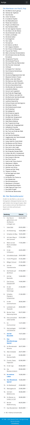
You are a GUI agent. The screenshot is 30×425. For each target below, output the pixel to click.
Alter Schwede (11, 352)
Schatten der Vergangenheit (14, 125)
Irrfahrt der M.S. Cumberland (15, 153)
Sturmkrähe (9, 15)
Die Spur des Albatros (12, 115)
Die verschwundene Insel (13, 85)
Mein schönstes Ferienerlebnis (15, 53)
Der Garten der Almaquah (14, 145)
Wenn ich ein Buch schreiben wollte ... (12, 245)
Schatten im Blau (12, 234)
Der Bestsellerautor (12, 21)
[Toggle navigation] (26, 2)
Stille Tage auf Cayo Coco (13, 187)
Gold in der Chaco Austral (14, 161)
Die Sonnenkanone (12, 181)
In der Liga (10, 366)
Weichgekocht (11, 388)
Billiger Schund (11, 262)
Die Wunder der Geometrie (14, 87)
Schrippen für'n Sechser (13, 69)
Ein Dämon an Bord (12, 45)
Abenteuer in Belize (12, 163)
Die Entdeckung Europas (13, 107)
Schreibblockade (12, 255)
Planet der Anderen (12, 23)
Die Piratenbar (10, 109)
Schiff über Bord (11, 139)
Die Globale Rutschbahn (13, 185)
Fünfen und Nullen (11, 35)
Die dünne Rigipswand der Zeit (15, 75)
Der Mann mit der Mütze (13, 31)
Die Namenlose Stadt (12, 99)
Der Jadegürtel (10, 111)
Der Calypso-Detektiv (12, 47)
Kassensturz (9, 73)
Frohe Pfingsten (12, 259)
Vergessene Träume (12, 59)
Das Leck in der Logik (12, 147)
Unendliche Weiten (11, 89)
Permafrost (9, 43)
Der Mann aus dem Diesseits (15, 83)
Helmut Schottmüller (15, 413)
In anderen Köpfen (11, 19)
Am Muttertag (11, 231)
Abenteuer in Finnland (12, 183)
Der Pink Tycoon (11, 159)
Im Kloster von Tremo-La (13, 177)
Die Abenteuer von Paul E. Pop (14, 8)
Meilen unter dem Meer (13, 79)
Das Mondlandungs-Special (12, 341)
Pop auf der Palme (11, 51)
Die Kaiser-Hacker (11, 105)
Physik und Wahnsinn (12, 25)
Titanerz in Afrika (11, 171)
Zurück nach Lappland (13, 91)
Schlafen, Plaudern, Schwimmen (11, 296)
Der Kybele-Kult (10, 179)
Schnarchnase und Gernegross (15, 103)
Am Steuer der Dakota (13, 165)
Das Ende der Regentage (13, 93)
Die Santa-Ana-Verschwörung (15, 155)
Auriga (3, 2)
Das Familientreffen (12, 27)
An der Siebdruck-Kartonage (10, 289)
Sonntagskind (10, 39)
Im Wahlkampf (11, 385)
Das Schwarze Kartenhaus (14, 71)
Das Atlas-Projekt (11, 189)
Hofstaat (8, 67)
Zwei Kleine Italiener (12, 121)
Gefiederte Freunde (12, 127)
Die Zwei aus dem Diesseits (14, 81)
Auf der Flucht (10, 133)
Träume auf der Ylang (12, 169)
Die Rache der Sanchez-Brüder (15, 97)
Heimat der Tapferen (12, 13)
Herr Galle (9, 41)
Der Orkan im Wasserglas (14, 49)
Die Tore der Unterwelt (13, 65)
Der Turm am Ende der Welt (14, 131)
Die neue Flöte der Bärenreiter (15, 63)
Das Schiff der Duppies (13, 129)
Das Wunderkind (12, 408)
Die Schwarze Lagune (12, 113)
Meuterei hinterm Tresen (13, 77)
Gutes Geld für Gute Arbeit (14, 141)
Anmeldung (15, 423)
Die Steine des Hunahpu (13, 149)
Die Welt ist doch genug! (13, 11)
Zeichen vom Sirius (11, 167)
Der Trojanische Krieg (12, 123)
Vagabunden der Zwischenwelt (15, 137)
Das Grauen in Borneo (13, 157)
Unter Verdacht (10, 17)
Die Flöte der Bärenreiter (13, 191)
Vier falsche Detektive (12, 135)
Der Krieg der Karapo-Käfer (14, 151)
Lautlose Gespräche (12, 101)
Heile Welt (10, 227)
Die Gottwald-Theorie (12, 61)
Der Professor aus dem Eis (14, 95)
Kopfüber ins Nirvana (12, 119)
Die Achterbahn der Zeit (13, 33)
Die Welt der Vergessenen (14, 117)
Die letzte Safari (10, 37)
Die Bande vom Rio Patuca (14, 143)
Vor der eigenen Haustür (13, 29)
